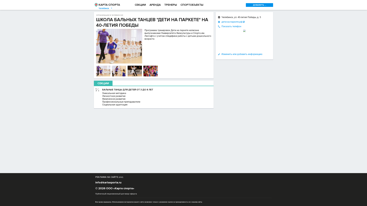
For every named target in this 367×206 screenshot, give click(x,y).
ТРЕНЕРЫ (170, 5)
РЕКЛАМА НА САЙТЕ (109, 177)
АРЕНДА (155, 5)
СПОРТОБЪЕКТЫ (191, 5)
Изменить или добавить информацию (241, 54)
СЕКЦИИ (140, 5)
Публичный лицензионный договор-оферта (116, 194)
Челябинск (106, 8)
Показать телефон (231, 26)
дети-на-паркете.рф (231, 21)
